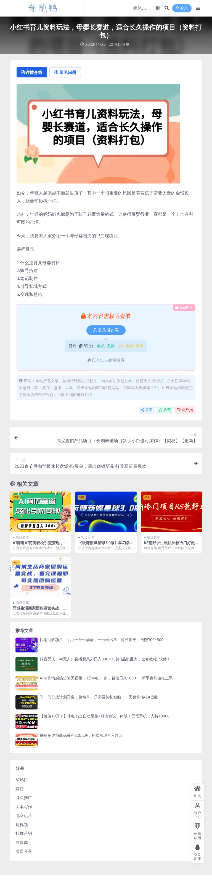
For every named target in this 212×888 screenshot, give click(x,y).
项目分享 (121, 44)
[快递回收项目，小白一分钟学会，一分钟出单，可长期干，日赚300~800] (26, 645)
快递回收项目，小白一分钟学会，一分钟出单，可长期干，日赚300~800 (101, 639)
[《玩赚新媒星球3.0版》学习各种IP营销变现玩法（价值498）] (105, 512)
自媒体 (21, 842)
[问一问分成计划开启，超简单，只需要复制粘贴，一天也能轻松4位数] (26, 702)
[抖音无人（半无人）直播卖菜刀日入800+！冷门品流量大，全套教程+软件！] (26, 664)
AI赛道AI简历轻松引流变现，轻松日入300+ (40, 545)
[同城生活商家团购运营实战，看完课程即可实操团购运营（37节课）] (40, 577)
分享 (148, 410)
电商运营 (23, 815)
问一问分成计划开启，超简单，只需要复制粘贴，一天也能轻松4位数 (99, 697)
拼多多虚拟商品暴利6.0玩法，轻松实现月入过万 (81, 735)
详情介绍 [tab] (34, 72)
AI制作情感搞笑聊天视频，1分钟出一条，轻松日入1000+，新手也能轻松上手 (106, 678)
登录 (184, 8)
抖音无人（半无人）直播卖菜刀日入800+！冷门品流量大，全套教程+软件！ (105, 659)
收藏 (167, 410)
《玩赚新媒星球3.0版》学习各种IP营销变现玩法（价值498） (104, 545)
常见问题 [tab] (68, 72)
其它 (19, 788)
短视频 (21, 824)
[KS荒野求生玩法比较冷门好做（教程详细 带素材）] (171, 512)
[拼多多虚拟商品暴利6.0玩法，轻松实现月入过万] (26, 740)
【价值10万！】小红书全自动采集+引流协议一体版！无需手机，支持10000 (104, 716)
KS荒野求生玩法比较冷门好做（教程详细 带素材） (169, 545)
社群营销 (23, 833)
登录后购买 (108, 330)
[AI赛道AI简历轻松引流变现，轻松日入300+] (40, 512)
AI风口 (21, 779)
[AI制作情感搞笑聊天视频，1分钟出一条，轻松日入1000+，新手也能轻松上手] (26, 683)
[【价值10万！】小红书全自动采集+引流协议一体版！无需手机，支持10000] (26, 721)
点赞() (187, 410)
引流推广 (23, 797)
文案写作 (23, 806)
